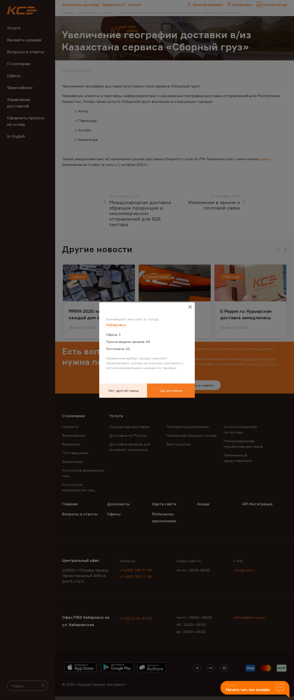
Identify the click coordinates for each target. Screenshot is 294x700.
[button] (254, 689)
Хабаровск (116, 324)
